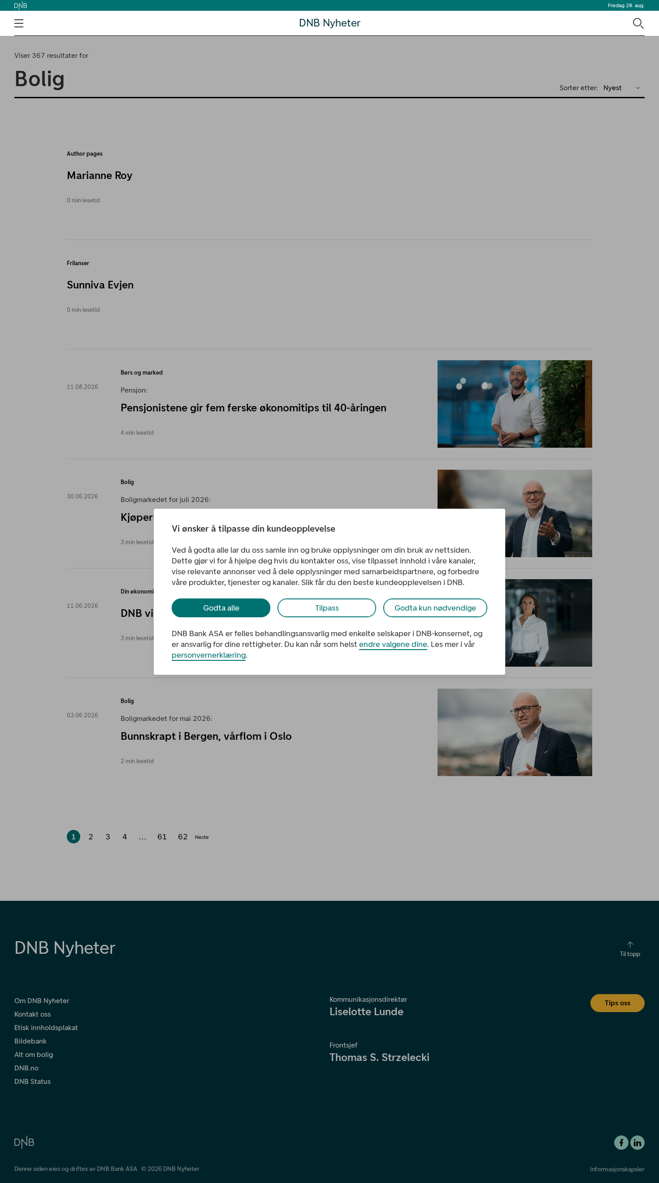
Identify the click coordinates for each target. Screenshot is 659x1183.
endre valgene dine (393, 644)
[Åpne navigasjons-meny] (18, 23)
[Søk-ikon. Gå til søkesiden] (637, 22)
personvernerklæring (209, 655)
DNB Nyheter (329, 23)
